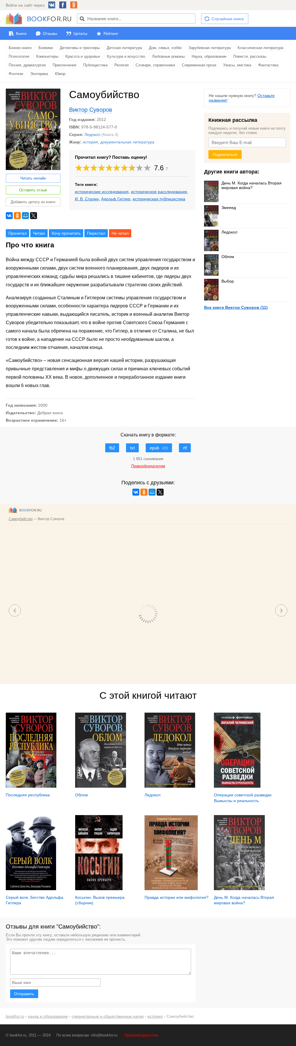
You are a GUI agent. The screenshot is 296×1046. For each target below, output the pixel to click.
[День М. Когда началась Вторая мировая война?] (239, 888)
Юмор (60, 74)
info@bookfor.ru (104, 1035)
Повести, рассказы (249, 56)
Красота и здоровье (82, 56)
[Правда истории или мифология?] (171, 888)
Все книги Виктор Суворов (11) (236, 307)
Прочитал (17, 233)
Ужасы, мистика (237, 65)
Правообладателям (141, 1035)
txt (132, 447)
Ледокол (92, 134)
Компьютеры (47, 56)
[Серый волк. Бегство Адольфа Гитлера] (31, 888)
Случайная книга (228, 18)
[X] (33, 215)
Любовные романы (168, 56)
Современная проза (199, 65)
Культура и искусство (126, 56)
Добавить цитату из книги (33, 202)
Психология (19, 56)
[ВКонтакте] (9, 215)
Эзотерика (39, 74)
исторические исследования (102, 191)
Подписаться (225, 154)
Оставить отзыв (33, 190)
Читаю (39, 233)
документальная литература (127, 142)
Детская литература (124, 48)
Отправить (24, 993)
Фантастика (268, 65)
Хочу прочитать (66, 233)
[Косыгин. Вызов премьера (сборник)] (99, 888)
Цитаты (80, 33)
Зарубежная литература (209, 48)
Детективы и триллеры (80, 48)
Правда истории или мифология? (176, 897)
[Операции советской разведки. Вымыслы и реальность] (237, 786)
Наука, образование (209, 56)
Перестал (96, 233)
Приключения (64, 65)
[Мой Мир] (25, 215)
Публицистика (95, 65)
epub (159, 447)
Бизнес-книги (20, 48)
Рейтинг (110, 33)
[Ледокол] (170, 786)
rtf (185, 447)
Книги (21, 33)
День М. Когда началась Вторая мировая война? (251, 185)
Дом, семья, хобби (165, 48)
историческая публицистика (159, 199)
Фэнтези (16, 74)
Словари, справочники (155, 65)
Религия (121, 65)
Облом (227, 256)
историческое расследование (159, 191)
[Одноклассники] (17, 215)
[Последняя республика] (31, 786)
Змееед (228, 207)
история (90, 142)
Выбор (227, 281)
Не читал (120, 233)
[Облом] (100, 786)
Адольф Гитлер (115, 199)
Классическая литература (260, 48)
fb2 (112, 447)
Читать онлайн (33, 178)
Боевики (45, 48)
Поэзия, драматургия (27, 65)
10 (147, 168)
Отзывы (50, 33)
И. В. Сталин (87, 199)
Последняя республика (28, 795)
